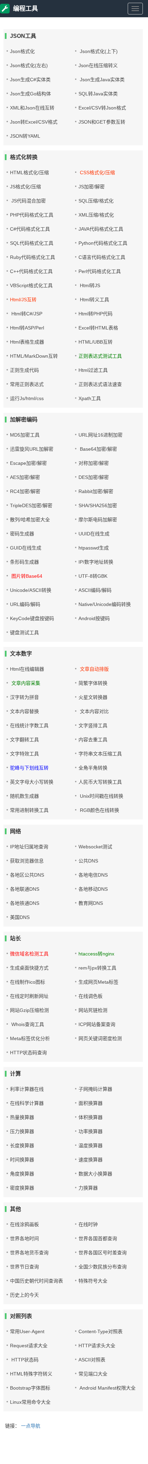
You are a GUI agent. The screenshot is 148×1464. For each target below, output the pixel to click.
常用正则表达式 (27, 384)
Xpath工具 (89, 398)
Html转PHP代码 (95, 313)
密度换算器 (22, 1188)
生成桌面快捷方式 (29, 968)
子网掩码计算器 (95, 1089)
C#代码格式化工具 (30, 229)
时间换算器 (22, 1159)
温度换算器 (90, 1145)
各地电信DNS (93, 875)
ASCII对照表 (91, 1359)
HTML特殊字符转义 (31, 1374)
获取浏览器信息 (27, 861)
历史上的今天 (24, 1295)
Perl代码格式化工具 (99, 271)
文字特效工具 (24, 753)
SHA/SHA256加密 (97, 505)
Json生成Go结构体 (30, 93)
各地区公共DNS (27, 875)
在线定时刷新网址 (29, 996)
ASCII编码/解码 (95, 590)
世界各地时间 (24, 1238)
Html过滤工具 (93, 370)
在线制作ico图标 (27, 982)
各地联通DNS (24, 889)
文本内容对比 (93, 711)
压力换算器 (22, 1131)
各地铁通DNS (24, 903)
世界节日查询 (24, 1266)
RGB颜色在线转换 (98, 810)
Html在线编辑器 (27, 669)
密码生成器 (22, 533)
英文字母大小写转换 (31, 782)
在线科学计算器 (27, 1103)
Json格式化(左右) (29, 65)
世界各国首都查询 (97, 1238)
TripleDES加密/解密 (31, 505)
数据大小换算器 (95, 1174)
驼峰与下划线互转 (29, 768)
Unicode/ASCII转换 (30, 590)
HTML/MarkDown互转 (34, 356)
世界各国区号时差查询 (102, 1252)
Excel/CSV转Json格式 (102, 108)
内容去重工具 (92, 739)
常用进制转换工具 (29, 810)
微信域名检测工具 (29, 953)
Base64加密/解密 (97, 449)
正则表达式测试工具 (100, 356)
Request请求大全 (28, 1345)
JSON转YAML (25, 136)
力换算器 (88, 1188)
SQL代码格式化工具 (31, 243)
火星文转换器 (92, 697)
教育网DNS (90, 903)
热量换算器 (22, 1117)
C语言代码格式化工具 (101, 257)
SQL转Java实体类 (98, 93)
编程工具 (25, 8)
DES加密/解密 (93, 477)
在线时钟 (88, 1224)
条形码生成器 (24, 562)
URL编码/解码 (25, 604)
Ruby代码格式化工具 (32, 257)
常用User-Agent (27, 1331)
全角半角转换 (92, 768)
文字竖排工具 (92, 725)
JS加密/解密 (91, 186)
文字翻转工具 (24, 739)
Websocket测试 (95, 846)
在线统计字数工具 (29, 725)
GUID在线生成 (25, 548)
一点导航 (30, 1426)
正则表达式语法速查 (100, 384)
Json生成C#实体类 (30, 79)
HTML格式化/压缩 (29, 172)
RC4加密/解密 (25, 491)
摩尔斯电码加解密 (97, 519)
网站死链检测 (92, 1010)
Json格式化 (22, 51)
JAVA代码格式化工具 (100, 229)
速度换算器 (90, 1159)
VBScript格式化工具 (31, 285)
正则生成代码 (24, 370)
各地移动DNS (93, 889)
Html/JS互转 (23, 299)
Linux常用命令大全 (30, 1402)
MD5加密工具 (25, 435)
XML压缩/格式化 (96, 215)
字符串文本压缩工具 (100, 753)
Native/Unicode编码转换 (104, 604)
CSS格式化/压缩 (96, 172)
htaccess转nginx (96, 953)
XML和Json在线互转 (32, 108)
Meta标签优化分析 (30, 1038)
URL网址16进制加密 (100, 435)
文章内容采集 (25, 683)
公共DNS (88, 861)
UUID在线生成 (93, 533)
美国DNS (20, 917)
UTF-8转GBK (92, 576)
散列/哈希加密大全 (30, 519)
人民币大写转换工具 (100, 782)
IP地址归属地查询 (29, 846)
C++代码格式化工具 (31, 271)
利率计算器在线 (27, 1089)
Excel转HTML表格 (98, 328)
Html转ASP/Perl (27, 328)
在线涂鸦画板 (24, 1224)
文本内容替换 (24, 711)
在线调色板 (90, 996)
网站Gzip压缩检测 (29, 1010)
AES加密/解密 (25, 477)
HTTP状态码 (24, 1359)
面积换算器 (90, 1103)
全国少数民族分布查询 (102, 1266)
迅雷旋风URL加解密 (31, 449)
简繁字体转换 (92, 683)
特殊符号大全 (92, 1281)
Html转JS (89, 285)
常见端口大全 (92, 1374)
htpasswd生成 (93, 548)
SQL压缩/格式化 (96, 200)
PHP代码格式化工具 (31, 215)
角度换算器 (22, 1174)
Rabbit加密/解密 (95, 491)
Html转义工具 (93, 299)
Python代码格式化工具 (102, 243)
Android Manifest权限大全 (107, 1388)
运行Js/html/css (27, 398)
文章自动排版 (93, 669)
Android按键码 (94, 618)
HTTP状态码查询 (28, 1052)
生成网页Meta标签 (98, 982)
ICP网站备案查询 (96, 1024)
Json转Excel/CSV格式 (33, 122)
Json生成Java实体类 (101, 79)
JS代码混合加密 (28, 200)
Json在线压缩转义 (98, 65)
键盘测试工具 (24, 632)
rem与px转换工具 (97, 968)
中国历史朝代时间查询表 (36, 1281)
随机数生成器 (24, 796)
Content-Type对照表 (100, 1331)
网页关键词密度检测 (100, 1038)
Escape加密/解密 (28, 463)
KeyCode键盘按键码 (32, 618)
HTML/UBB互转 (95, 342)
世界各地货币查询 (29, 1252)
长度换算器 (22, 1145)
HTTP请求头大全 (96, 1345)
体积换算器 (90, 1117)
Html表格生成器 (27, 342)
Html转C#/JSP (26, 313)
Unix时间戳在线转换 (100, 796)
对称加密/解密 (93, 463)
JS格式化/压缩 (25, 186)
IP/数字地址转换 (95, 562)
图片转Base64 (26, 576)
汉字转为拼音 (24, 697)
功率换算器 (90, 1131)
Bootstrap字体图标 (30, 1388)
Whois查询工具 (27, 1024)
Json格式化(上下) (98, 51)
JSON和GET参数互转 (101, 122)
